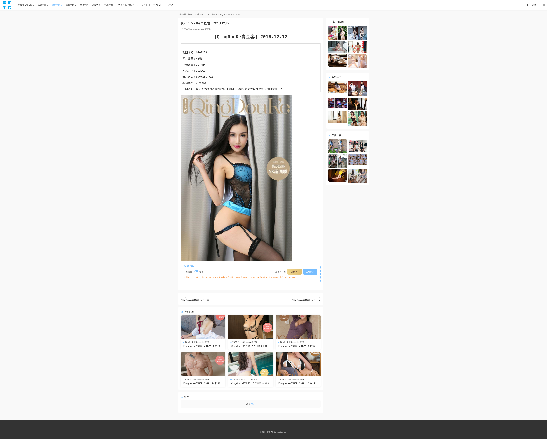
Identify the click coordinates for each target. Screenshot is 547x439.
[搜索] (526, 5)
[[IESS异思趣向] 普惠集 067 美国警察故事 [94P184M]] (337, 146)
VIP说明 (146, 5)
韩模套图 (108, 5)
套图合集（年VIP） (127, 5)
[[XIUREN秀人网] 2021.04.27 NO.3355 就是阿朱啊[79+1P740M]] (357, 61)
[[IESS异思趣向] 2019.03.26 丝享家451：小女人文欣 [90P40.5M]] (357, 176)
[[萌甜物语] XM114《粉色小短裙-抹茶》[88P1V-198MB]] (337, 161)
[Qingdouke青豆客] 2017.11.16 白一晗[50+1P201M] (297, 383)
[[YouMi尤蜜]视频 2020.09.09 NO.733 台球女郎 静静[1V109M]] (337, 102)
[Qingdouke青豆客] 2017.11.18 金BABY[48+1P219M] (250, 383)
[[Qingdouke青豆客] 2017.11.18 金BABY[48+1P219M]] (250, 364)
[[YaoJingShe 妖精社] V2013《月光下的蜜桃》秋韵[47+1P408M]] (357, 146)
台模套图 (96, 5)
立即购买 (310, 271)
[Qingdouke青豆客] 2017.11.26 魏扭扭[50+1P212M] (202, 346)
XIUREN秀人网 (25, 5)
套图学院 (270, 432)
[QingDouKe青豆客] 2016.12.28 (306, 300)
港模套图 (84, 5)
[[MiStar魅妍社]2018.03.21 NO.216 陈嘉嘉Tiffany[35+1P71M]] (337, 47)
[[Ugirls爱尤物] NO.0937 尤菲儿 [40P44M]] (357, 88)
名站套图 (56, 5)
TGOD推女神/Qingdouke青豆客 (197, 29)
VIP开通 (157, 5)
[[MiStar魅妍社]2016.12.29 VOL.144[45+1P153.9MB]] (337, 32)
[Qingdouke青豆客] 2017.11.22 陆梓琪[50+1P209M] (297, 346)
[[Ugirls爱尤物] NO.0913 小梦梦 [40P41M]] (357, 118)
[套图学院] (7, 5)
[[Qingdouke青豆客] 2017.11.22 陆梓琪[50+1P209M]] (298, 327)
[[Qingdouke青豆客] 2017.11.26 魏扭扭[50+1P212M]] (203, 327)
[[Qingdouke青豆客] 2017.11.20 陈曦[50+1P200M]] (203, 364)
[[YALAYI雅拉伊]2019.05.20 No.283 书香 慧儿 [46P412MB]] (337, 117)
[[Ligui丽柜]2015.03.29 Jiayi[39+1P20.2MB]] (337, 175)
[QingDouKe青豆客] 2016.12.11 (195, 300)
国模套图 (70, 5)
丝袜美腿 (42, 5)
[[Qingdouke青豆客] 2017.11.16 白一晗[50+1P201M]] (298, 364)
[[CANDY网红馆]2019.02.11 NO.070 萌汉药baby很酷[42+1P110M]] (357, 47)
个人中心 (169, 5)
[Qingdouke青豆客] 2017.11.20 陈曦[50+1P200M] (202, 383)
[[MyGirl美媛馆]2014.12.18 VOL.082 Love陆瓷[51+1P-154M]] (337, 60)
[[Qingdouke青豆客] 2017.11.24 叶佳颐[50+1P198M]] (250, 327)
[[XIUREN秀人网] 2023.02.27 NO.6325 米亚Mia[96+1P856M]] (357, 32)
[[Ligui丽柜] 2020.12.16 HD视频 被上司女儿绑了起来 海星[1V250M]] (357, 159)
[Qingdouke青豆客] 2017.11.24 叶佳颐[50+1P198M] (250, 346)
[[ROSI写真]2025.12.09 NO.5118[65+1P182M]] (337, 87)
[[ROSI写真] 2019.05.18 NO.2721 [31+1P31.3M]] (357, 103)
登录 (253, 403)
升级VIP (294, 271)
